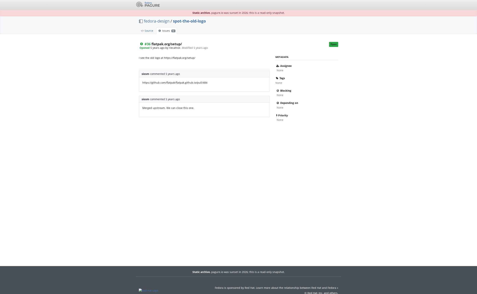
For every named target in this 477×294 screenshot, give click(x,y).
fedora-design (157, 21)
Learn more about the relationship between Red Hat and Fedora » (297, 288)
